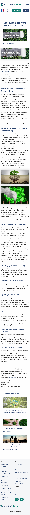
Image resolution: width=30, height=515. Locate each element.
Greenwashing (5, 71)
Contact (17, 470)
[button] (25, 5)
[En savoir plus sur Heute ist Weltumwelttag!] (15, 422)
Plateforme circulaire (7, 469)
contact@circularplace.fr (21, 472)
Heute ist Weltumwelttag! (15, 428)
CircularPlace (12, 377)
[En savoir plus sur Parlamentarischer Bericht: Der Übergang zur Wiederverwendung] (15, 402)
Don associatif (5, 485)
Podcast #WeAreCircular (21, 492)
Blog (4, 415)
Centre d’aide (18, 464)
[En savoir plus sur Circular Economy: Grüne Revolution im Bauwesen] (15, 439)
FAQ (16, 467)
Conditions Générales (21, 478)
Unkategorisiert (9, 449)
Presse (17, 494)
